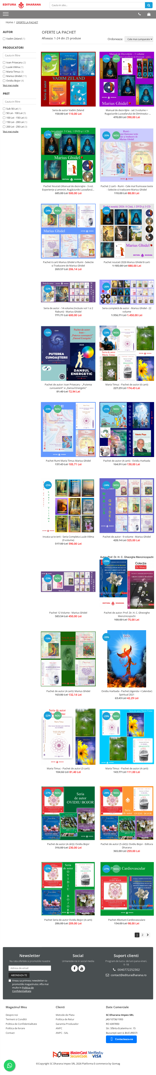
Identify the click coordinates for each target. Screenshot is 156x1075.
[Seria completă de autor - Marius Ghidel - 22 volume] (126, 292)
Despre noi (12, 1015)
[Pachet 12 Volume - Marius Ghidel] (68, 581)
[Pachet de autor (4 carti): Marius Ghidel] (68, 659)
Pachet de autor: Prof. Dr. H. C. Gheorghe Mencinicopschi (127, 614)
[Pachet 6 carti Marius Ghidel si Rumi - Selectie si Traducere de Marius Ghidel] (68, 231)
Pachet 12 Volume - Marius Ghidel (68, 612)
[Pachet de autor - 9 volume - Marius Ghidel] (126, 505)
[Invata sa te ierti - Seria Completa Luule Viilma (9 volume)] (68, 505)
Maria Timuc (13, 71)
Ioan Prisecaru (14, 62)
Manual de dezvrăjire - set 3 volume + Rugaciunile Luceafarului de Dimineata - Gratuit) (127, 111)
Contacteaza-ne (124, 1039)
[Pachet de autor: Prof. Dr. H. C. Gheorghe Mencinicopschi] (126, 581)
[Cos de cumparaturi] (149, 14)
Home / (11, 22)
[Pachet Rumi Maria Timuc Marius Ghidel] (68, 429)
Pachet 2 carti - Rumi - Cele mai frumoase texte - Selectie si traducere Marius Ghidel (127, 187)
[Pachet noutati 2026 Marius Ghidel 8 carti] (126, 231)
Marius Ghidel (14, 76)
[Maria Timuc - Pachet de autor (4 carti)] (126, 736)
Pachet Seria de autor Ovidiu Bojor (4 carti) (68, 920)
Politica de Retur (65, 1019)
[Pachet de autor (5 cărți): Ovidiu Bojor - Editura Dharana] (126, 813)
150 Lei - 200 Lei (15, 122)
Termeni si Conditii (16, 1019)
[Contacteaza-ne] (139, 14)
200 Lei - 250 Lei (15, 126)
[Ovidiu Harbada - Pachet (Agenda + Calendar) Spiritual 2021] (126, 658)
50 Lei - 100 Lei (14, 113)
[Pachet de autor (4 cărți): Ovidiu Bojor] (68, 813)
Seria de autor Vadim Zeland (68, 110)
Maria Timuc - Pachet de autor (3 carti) (68, 768)
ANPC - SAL (62, 1033)
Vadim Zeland (14, 38)
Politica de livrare (15, 1028)
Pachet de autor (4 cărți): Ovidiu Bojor (68, 844)
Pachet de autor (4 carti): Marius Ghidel (68, 691)
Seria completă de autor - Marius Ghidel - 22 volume (126, 309)
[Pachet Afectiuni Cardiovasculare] (126, 889)
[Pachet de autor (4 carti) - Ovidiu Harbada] (126, 429)
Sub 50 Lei (12, 108)
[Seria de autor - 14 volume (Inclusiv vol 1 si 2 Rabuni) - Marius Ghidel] (68, 292)
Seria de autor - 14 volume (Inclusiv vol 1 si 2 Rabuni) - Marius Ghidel (68, 309)
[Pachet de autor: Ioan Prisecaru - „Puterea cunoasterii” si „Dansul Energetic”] (68, 353)
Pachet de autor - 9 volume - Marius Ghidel (127, 536)
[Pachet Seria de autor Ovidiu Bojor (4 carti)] (68, 889)
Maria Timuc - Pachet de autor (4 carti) (126, 768)
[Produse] (6, 15)
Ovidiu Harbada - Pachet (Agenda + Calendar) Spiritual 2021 (126, 692)
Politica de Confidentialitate (23, 989)
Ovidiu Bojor (13, 80)
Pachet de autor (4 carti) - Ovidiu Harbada (126, 460)
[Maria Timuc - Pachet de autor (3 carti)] (68, 737)
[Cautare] (149, 5)
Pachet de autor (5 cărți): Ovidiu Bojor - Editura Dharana (127, 845)
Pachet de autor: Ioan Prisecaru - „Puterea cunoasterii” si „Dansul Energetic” (68, 386)
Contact (10, 1033)
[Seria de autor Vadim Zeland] (68, 79)
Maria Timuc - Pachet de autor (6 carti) (126, 384)
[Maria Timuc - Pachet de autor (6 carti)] (126, 353)
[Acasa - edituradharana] (22, 5)
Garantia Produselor (67, 1024)
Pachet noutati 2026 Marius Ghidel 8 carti (127, 262)
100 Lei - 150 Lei (15, 117)
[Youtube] (81, 968)
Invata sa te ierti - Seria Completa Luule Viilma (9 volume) (68, 538)
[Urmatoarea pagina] (147, 935)
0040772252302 (128, 970)
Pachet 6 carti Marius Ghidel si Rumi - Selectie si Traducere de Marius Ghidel (68, 263)
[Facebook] (74, 968)
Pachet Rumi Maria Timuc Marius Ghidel (68, 460)
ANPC (59, 1028)
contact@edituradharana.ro (128, 975)
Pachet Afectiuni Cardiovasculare (126, 920)
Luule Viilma (13, 67)
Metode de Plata (65, 1015)
